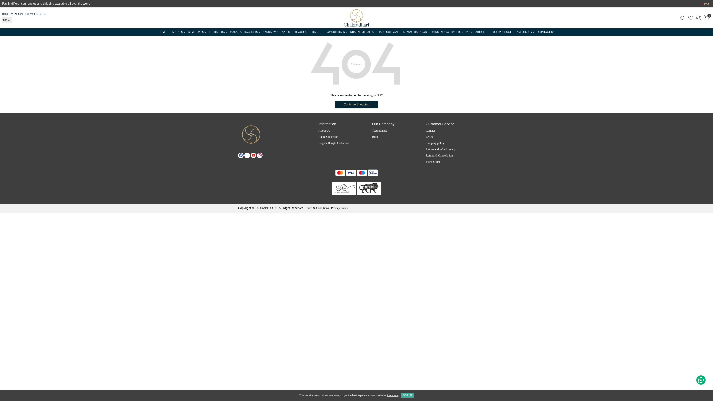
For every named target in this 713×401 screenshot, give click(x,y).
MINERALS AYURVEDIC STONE (451, 32)
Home (162, 32)
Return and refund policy (440, 149)
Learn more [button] (392, 395)
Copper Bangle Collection (333, 143)
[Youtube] (253, 155)
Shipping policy (435, 143)
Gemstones (196, 32)
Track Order (433, 161)
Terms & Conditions (317, 208)
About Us (324, 130)
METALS (177, 32)
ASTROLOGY (524, 32)
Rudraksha (217, 32)
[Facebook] (241, 155)
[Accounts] (699, 18)
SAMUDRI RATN (335, 32)
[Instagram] (260, 155)
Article (480, 32)
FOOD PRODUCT (501, 32)
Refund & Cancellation (439, 155)
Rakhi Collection (328, 136)
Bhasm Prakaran (415, 32)
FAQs (429, 136)
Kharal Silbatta (362, 32)
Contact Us (546, 32)
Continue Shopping (356, 104)
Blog (375, 136)
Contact (430, 130)
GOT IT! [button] (407, 395)
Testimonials (379, 130)
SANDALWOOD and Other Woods (285, 32)
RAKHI (316, 32)
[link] (682, 18)
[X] (247, 155)
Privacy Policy (339, 208)
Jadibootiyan (388, 32)
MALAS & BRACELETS (244, 32)
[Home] (356, 18)
